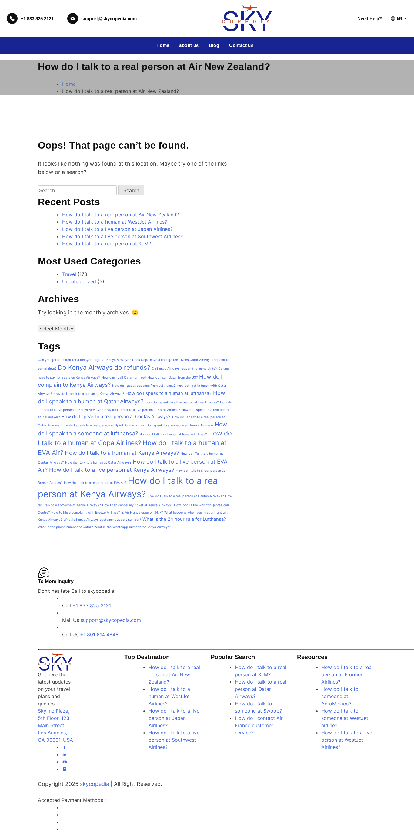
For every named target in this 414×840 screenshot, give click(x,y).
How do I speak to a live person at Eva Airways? (182, 402)
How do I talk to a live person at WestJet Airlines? (346, 740)
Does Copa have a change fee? (155, 360)
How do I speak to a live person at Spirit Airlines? (142, 410)
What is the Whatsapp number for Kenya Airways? (132, 527)
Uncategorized (79, 281)
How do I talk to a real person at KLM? (106, 244)
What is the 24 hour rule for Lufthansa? (184, 519)
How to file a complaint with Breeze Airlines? (85, 512)
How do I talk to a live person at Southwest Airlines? (122, 236)
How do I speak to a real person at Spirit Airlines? (99, 425)
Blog (214, 45)
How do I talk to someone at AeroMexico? (340, 696)
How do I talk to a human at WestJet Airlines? (114, 222)
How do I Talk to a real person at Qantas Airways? (185, 496)
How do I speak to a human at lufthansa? (168, 393)
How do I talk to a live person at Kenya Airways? (111, 469)
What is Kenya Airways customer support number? (102, 520)
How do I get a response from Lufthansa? (143, 386)
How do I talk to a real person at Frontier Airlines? (347, 674)
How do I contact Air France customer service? (259, 725)
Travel (69, 274)
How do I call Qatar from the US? (173, 377)
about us (189, 45)
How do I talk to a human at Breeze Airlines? (173, 434)
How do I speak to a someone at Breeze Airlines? (176, 425)
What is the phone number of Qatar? (65, 527)
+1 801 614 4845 (99, 635)
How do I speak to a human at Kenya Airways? (88, 394)
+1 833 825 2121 (37, 18)
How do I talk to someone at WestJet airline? (344, 718)
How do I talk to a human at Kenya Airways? (122, 452)
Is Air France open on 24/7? (142, 512)
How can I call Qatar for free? (124, 377)
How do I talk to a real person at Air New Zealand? (120, 215)
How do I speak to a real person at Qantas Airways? (116, 416)
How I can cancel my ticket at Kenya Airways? (137, 505)
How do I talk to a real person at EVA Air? (95, 483)
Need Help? (369, 18)
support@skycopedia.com (109, 18)
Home (162, 45)
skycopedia (94, 784)
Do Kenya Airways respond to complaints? (184, 369)
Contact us (241, 45)
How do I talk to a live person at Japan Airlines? (117, 229)
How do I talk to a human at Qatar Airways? (98, 462)
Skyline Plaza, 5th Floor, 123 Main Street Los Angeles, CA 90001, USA (55, 725)
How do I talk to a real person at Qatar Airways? (260, 689)
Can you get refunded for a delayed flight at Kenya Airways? (84, 360)
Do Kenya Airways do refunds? (104, 367)
